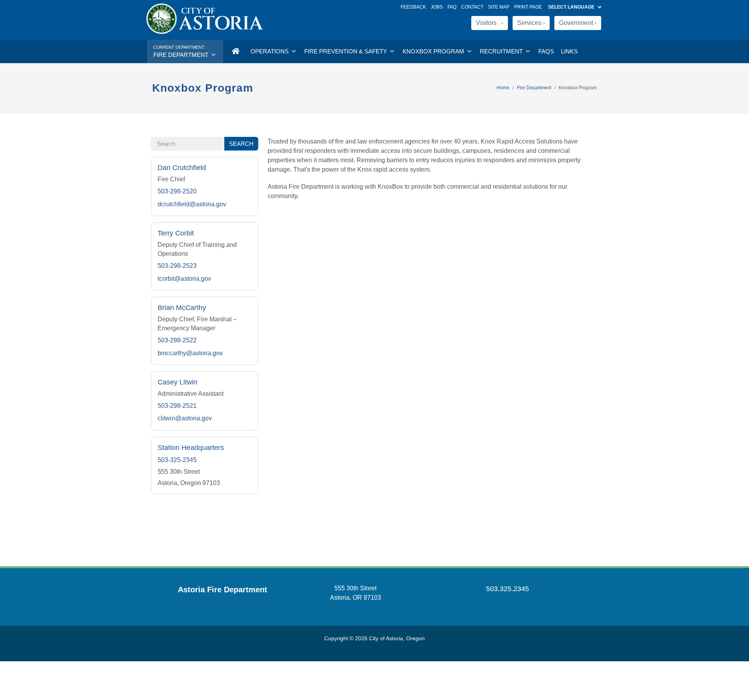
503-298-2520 (177, 191)
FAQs (546, 51)
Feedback (413, 7)
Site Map (498, 7)
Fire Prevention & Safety (346, 51)
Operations (270, 51)
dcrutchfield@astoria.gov (192, 204)
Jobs (437, 7)
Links (569, 51)
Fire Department (534, 87)
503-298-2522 (177, 340)
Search (241, 143)
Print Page (528, 7)
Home (503, 87)
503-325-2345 (177, 460)
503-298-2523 (177, 265)
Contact (472, 7)
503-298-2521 (177, 405)
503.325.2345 (507, 589)
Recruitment (502, 51)
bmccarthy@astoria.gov (190, 353)
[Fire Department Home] (235, 51)
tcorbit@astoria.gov (184, 278)
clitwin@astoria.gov (185, 418)
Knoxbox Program (434, 51)
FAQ (451, 7)
